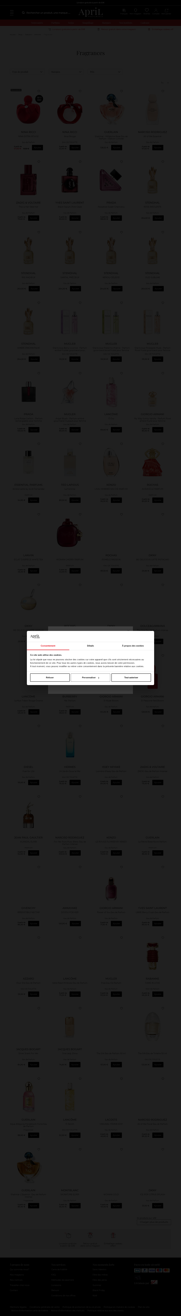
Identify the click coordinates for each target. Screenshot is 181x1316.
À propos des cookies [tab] (133, 646)
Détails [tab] (90, 646)
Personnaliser (89, 677)
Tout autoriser (131, 677)
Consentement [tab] (48, 646)
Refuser (50, 677)
